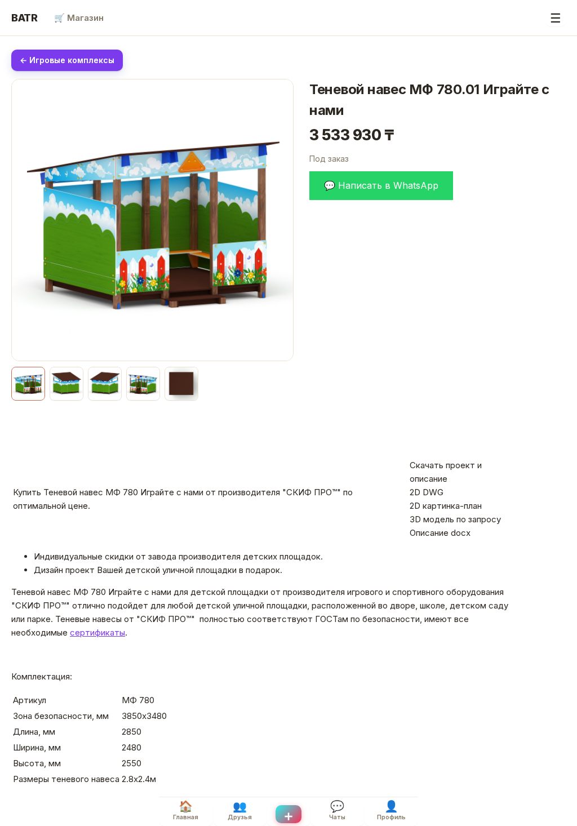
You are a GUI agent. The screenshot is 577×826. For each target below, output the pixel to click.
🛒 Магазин (79, 17)
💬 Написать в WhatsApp (381, 185)
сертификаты (97, 632)
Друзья (240, 810)
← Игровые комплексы (67, 60)
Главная (185, 810)
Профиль (391, 810)
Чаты (337, 810)
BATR (24, 18)
